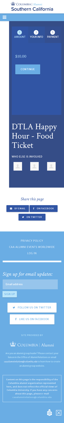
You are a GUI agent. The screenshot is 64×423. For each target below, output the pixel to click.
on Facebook (45, 208)
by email (19, 208)
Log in (32, 253)
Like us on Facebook (33, 319)
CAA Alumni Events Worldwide (32, 247)
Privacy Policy (32, 240)
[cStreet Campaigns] (58, 412)
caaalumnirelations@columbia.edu (20, 361)
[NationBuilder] (51, 412)
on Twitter (34, 217)
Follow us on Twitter (34, 307)
